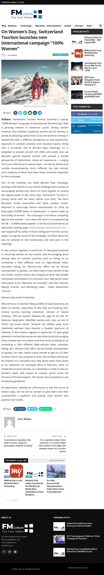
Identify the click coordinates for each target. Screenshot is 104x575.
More (89, 25)
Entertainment (54, 25)
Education (40, 25)
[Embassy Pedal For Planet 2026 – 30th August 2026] (77, 40)
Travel (64, 55)
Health (67, 25)
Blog (4, 25)
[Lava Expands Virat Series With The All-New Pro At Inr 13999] (77, 66)
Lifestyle (79, 25)
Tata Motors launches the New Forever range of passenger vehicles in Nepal (18, 443)
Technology (26, 25)
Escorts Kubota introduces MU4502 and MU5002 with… (93, 94)
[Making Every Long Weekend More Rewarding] (13, 471)
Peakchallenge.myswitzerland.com (47, 227)
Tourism (56, 55)
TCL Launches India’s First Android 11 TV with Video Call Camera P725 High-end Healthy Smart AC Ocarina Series (52, 446)
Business (12, 25)
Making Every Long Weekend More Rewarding (92, 52)
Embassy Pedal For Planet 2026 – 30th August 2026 (93, 39)
